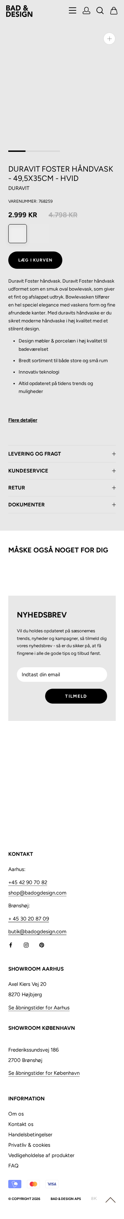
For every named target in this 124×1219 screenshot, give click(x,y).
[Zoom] (109, 39)
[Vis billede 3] (51, 151)
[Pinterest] (41, 944)
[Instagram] (26, 944)
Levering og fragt (34, 454)
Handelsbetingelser (30, 1134)
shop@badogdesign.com (37, 893)
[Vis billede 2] (34, 151)
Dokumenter (26, 505)
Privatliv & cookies (29, 1145)
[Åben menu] (72, 11)
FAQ (13, 1166)
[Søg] (100, 11)
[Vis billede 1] (16, 151)
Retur (16, 488)
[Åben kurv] (114, 11)
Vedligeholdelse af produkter (41, 1155)
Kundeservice (28, 471)
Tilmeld (76, 696)
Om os (16, 1114)
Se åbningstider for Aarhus (39, 1008)
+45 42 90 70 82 (27, 882)
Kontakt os (20, 1124)
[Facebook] (10, 944)
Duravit (18, 188)
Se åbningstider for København (44, 1073)
